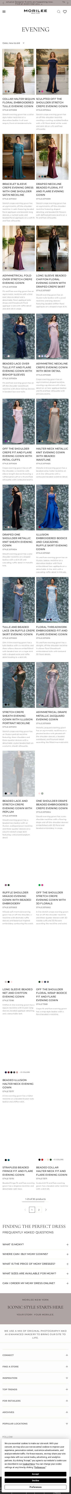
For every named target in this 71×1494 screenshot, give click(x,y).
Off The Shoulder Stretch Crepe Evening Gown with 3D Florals (51, 898)
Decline (35, 1480)
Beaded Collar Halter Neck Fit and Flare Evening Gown (51, 1171)
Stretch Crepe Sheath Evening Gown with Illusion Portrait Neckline (17, 717)
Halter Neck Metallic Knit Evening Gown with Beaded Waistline (52, 454)
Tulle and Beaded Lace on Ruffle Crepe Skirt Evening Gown (18, 630)
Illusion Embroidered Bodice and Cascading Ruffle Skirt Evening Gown (52, 542)
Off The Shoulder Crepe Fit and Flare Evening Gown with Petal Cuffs (17, 454)
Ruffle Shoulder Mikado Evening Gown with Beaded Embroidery (16, 898)
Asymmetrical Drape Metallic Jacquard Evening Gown (51, 715)
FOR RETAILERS (11, 1400)
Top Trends (9, 1389)
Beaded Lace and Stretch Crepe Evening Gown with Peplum (17, 806)
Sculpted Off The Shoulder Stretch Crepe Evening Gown (52, 102)
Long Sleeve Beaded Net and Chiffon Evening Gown (17, 993)
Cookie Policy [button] (29, 1464)
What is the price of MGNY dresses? (28, 1263)
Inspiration (9, 1378)
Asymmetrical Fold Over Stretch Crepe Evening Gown (17, 279)
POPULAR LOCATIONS (14, 1423)
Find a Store (10, 1366)
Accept (35, 1474)
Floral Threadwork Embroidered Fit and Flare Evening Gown (51, 630)
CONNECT (8, 1355)
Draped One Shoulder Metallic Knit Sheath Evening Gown (17, 540)
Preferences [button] (40, 1467)
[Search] (58, 11)
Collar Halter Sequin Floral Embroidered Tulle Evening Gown (18, 102)
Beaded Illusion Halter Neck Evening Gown (18, 1084)
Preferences (36, 1487)
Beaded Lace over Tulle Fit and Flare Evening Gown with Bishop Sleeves (17, 369)
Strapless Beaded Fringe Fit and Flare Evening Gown (17, 1171)
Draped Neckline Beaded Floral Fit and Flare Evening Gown (50, 189)
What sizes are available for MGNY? (29, 1273)
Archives (8, 1412)
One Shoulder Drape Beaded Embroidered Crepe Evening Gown (52, 804)
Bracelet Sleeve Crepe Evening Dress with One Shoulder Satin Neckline (17, 189)
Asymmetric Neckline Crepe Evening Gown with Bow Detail (52, 367)
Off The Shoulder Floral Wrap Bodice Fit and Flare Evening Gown (51, 995)
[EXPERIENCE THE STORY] (52, 1096)
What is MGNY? (13, 1244)
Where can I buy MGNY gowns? (25, 1254)
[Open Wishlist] (65, 13)
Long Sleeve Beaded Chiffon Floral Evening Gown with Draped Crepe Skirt (51, 281)
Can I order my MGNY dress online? (28, 1283)
